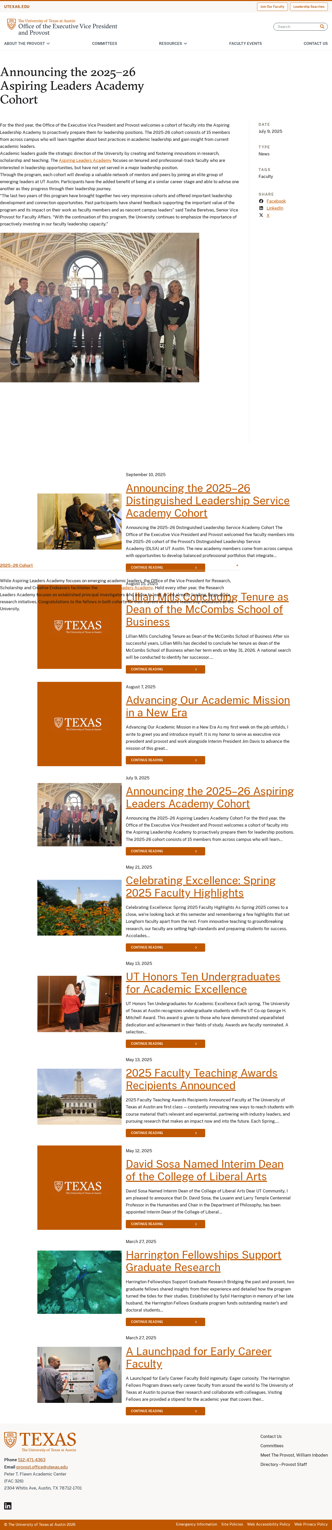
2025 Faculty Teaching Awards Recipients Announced (202, 1079)
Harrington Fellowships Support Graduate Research (203, 1261)
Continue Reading (147, 669)
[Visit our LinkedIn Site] (10, 1508)
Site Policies (232, 1524)
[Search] (322, 27)
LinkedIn (275, 208)
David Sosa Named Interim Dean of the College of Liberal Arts (204, 1170)
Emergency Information (196, 1524)
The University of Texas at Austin (37, 1524)
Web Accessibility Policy (268, 1524)
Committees (104, 44)
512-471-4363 (31, 1459)
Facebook (276, 201)
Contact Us (316, 44)
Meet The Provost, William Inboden (294, 1455)
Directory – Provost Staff (283, 1464)
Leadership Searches (308, 7)
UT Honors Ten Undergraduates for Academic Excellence (203, 983)
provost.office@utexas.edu (42, 1467)
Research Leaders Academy (126, 587)
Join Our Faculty (272, 7)
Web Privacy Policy (311, 1524)
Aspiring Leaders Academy (85, 160)
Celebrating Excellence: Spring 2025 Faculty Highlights (201, 886)
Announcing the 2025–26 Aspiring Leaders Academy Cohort (210, 797)
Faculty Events (245, 44)
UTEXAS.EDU (17, 7)
